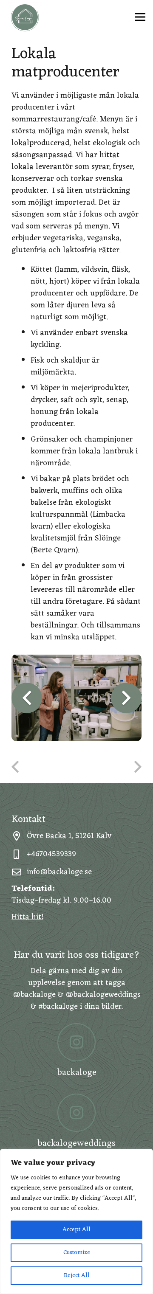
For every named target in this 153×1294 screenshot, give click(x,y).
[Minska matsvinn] (109, 768)
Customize (76, 1252)
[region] (76, 1221)
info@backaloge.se (59, 872)
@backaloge (34, 994)
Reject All (77, 1275)
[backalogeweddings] (76, 1113)
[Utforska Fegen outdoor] (43, 768)
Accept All (76, 1229)
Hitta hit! (27, 917)
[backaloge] (76, 1042)
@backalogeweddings (103, 994)
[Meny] (140, 17)
